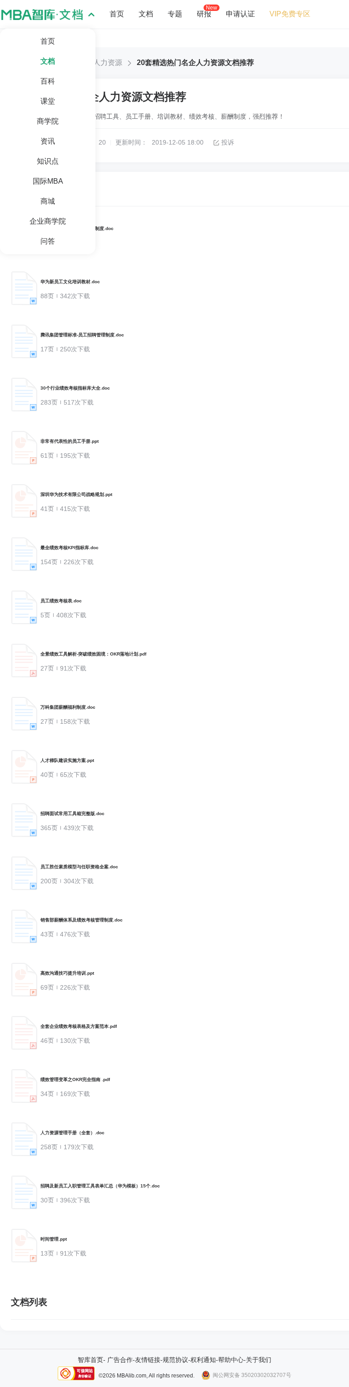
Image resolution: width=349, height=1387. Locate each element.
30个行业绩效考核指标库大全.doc (75, 388)
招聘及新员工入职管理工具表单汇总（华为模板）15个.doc (100, 1185)
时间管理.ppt (53, 1239)
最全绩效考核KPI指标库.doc (69, 547)
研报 (204, 14)
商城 (47, 201)
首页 (47, 41)
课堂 (47, 101)
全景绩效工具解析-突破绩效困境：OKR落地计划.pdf (93, 653)
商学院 (48, 121)
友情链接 (147, 1359)
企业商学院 (48, 221)
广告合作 (120, 1359)
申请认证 (240, 14)
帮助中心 (231, 1359)
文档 (47, 61)
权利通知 (203, 1359)
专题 (175, 14)
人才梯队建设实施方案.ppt (67, 760)
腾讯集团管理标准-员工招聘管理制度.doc (82, 334)
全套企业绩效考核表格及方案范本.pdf (78, 1026)
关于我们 (258, 1359)
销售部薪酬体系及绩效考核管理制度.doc (81, 919)
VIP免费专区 (289, 14)
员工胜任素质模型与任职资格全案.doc (79, 866)
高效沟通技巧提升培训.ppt (67, 973)
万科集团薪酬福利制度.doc (67, 707)
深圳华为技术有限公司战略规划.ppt (76, 494)
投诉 (227, 142)
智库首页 (90, 1359)
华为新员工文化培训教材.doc (70, 281)
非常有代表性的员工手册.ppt (69, 441)
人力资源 (107, 62)
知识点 (48, 161)
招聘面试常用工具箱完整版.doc (72, 813)
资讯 (47, 141)
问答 (47, 241)
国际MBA (48, 181)
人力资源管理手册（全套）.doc (72, 1132)
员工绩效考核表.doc (61, 600)
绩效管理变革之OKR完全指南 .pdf (75, 1079)
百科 (47, 81)
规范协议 (175, 1359)
